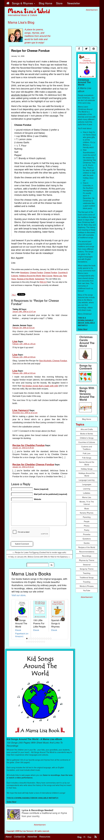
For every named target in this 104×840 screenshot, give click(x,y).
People (86, 521)
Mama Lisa (57, 275)
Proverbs (86, 534)
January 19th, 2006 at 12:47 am (24, 312)
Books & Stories (86, 433)
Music (86, 508)
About (9, 836)
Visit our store (18, 595)
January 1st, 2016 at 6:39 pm (23, 448)
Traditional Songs (87, 577)
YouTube (86, 590)
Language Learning (86, 480)
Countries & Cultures (86, 442)
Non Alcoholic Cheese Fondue (53, 361)
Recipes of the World (25, 278)
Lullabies (86, 493)
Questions (87, 538)
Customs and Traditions (86, 447)
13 (27, 641)
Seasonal (86, 564)
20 (42, 641)
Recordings (86, 556)
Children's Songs (86, 438)
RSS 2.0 (43, 282)
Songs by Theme (86, 569)
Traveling (86, 582)
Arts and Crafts (87, 429)
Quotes (87, 543)
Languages (86, 484)
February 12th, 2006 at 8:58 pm (24, 357)
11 (48, 638)
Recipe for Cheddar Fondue (28, 445)
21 (44, 641)
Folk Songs (86, 457)
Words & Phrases (87, 586)
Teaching (86, 573)
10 (46, 638)
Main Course (47, 275)
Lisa (14, 341)
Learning (86, 488)
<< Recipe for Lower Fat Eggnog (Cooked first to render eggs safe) (39, 552)
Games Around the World (86, 463)
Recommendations (86, 551)
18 (37, 641)
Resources (44, 836)
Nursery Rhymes (86, 512)
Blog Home (86, 419)
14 (29, 641)
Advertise (32, 836)
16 (33, 641)
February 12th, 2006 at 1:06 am (24, 344)
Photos (86, 525)
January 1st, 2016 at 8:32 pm (23, 467)
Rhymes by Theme (86, 560)
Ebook (18, 630)
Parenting (87, 517)
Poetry (86, 530)
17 (35, 641)
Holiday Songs (86, 469)
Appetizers (24, 272)
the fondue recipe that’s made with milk (40, 386)
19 (39, 641)
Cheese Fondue (36, 272)
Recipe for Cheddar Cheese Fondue (33, 464)
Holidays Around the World (30, 275)
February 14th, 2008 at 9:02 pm (24, 373)
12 (50, 638)
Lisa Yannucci (20, 410)
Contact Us (19, 836)
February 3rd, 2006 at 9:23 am (23, 328)
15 (31, 641)
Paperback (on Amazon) (21, 635)
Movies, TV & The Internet (87, 502)
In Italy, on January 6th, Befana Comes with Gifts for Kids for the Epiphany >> (39, 556)
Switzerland (39, 278)
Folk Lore (86, 453)
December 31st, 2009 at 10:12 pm (24, 413)
